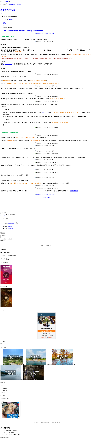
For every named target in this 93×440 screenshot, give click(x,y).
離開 (7, 437)
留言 (13, 223)
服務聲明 (58, 422)
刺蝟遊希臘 (10, 228)
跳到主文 (3, 13)
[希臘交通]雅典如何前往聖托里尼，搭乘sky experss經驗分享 (23, 31)
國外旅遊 (10, 226)
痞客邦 (10, 223)
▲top (2, 230)
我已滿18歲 (3, 437)
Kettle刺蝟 (3, 215)
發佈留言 (2, 240)
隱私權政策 (54, 422)
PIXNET (37, 422)
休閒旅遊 (11, 19)
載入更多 (2, 232)
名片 (4, 25)
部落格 (4, 23)
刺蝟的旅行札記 (8, 10)
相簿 (4, 22)
